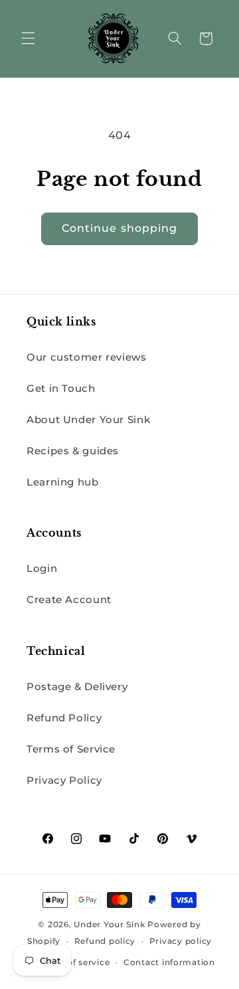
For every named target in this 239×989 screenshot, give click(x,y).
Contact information (169, 962)
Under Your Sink (109, 924)
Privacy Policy (64, 780)
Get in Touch (61, 389)
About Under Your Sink (88, 420)
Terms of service (74, 962)
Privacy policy (180, 941)
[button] (28, 38)
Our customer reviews (87, 357)
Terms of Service (71, 749)
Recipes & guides (73, 451)
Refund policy (105, 941)
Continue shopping (119, 228)
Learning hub (63, 482)
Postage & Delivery (77, 687)
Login (42, 569)
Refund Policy (64, 718)
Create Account (69, 600)
